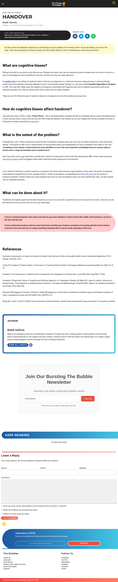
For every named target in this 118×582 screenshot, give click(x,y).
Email (43, 468)
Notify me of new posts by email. (16, 514)
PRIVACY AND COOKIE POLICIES (14, 564)
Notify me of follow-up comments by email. (20, 510)
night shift (88, 174)
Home (4, 12)
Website (82, 468)
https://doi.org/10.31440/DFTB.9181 (16, 37)
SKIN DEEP (7, 560)
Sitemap (6, 569)
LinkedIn (64, 564)
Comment (5, 478)
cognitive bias (10, 81)
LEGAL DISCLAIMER (10, 566)
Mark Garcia (10, 22)
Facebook (65, 558)
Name (4, 468)
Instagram (65, 562)
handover (35, 121)
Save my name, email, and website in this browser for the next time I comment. (35, 506)
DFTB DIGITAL (8, 562)
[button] (75, 36)
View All (10, 12)
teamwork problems (11, 159)
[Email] (30, 345)
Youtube (64, 566)
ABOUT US (6, 558)
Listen (63, 569)
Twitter (64, 560)
